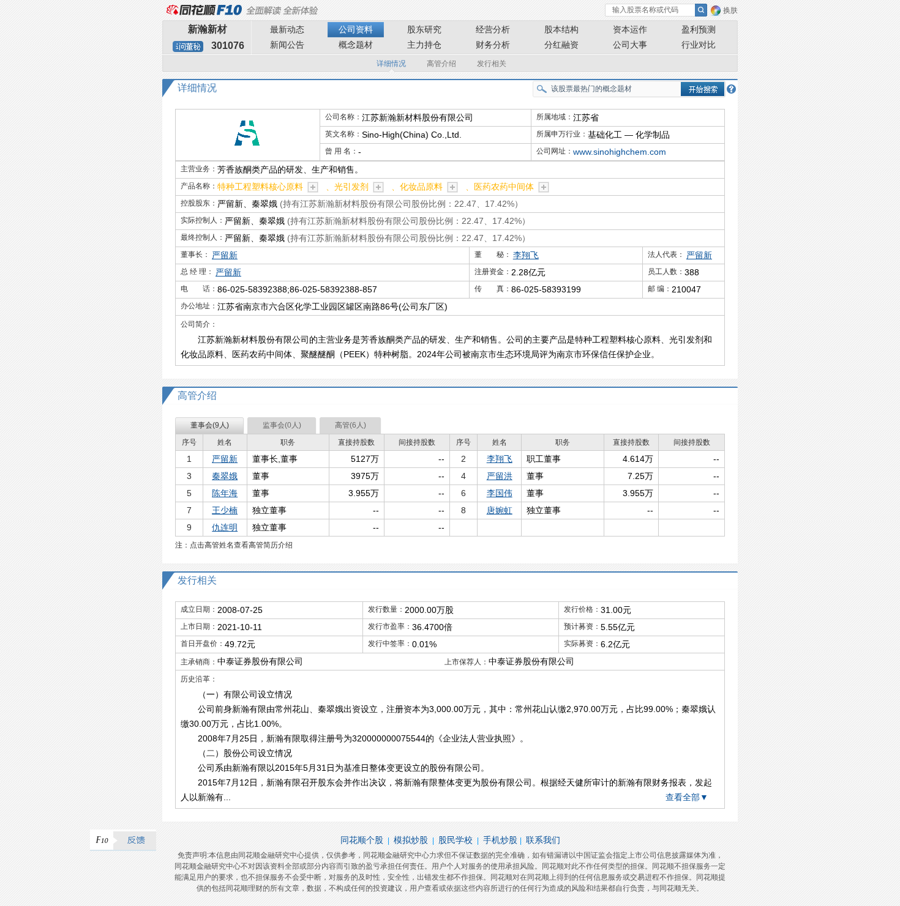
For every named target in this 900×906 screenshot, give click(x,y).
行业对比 (698, 45)
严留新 (225, 255)
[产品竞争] (312, 187)
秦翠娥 (225, 476)
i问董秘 (188, 46)
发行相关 (491, 63)
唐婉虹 (499, 510)
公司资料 (356, 29)
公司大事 (630, 45)
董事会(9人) (209, 425)
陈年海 (225, 493)
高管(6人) (350, 425)
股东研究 (424, 29)
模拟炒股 (411, 840)
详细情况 (391, 63)
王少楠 (225, 510)
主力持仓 (424, 45)
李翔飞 (526, 255)
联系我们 (543, 840)
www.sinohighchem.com (619, 152)
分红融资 (561, 45)
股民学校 (455, 840)
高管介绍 (441, 63)
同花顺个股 (361, 840)
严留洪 (499, 476)
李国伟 (499, 493)
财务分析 (493, 45)
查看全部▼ (687, 797)
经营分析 (493, 29)
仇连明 (225, 527)
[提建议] (123, 840)
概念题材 (356, 45)
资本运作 (630, 29)
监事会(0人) (282, 425)
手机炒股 (500, 840)
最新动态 (287, 29)
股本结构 (561, 29)
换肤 (730, 10)
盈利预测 (698, 29)
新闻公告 (287, 45)
